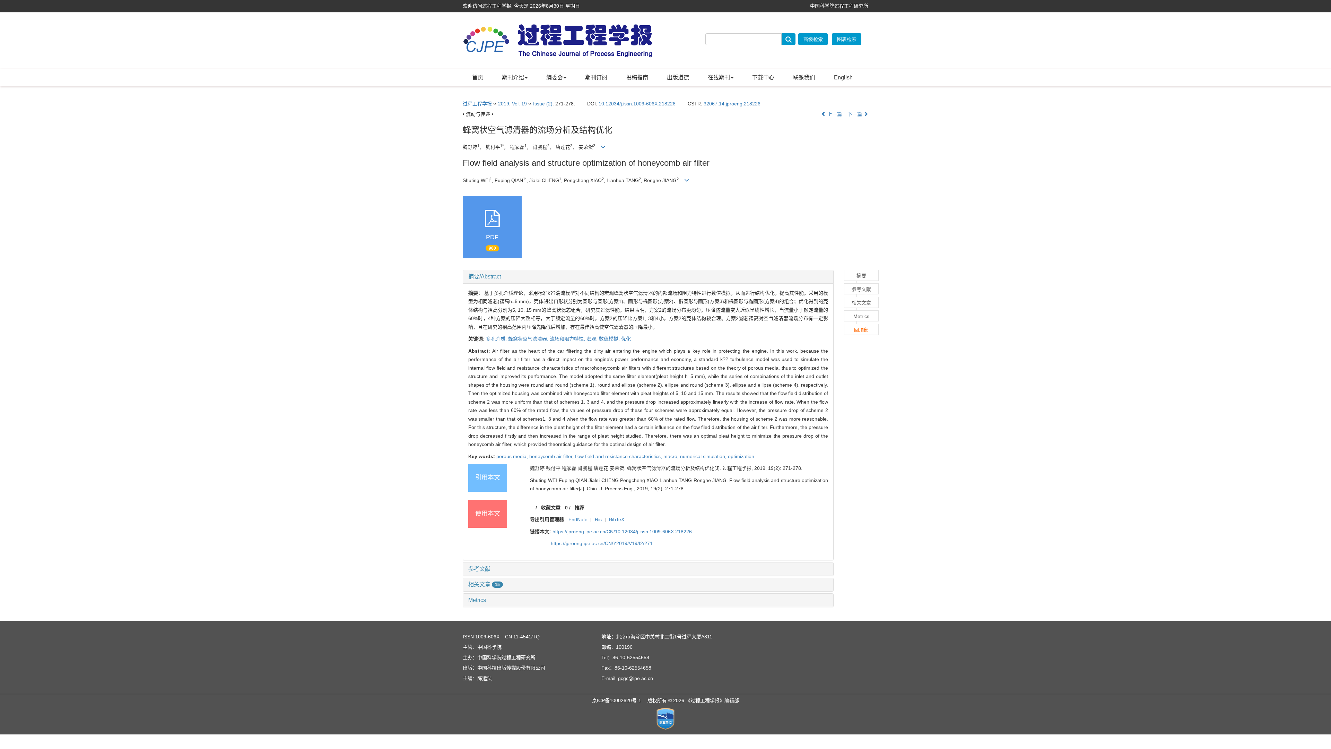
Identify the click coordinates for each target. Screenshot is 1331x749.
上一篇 (834, 114)
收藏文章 (550, 507)
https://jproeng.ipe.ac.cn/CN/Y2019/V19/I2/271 (602, 543)
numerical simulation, (704, 456)
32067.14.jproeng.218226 (732, 103)
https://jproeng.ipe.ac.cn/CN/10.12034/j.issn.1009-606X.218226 (622, 531)
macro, (671, 456)
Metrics (477, 600)
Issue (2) (543, 103)
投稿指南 (637, 77)
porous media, (512, 456)
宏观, (592, 339)
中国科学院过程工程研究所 (839, 6)
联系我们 (804, 77)
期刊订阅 (596, 77)
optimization (741, 456)
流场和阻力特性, (568, 339)
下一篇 (855, 114)
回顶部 (861, 330)
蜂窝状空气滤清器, (529, 339)
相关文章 (484, 584)
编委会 (554, 77)
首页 (477, 77)
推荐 (579, 507)
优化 (626, 339)
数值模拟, (610, 339)
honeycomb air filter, (552, 456)
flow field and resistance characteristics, (619, 456)
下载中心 (763, 77)
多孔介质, (497, 339)
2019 (503, 103)
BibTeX (616, 519)
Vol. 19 (519, 103)
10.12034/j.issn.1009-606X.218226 (637, 103)
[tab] (648, 276)
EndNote (578, 519)
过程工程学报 (477, 103)
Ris (598, 519)
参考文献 (479, 569)
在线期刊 (719, 77)
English (843, 77)
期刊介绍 (513, 77)
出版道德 (678, 77)
